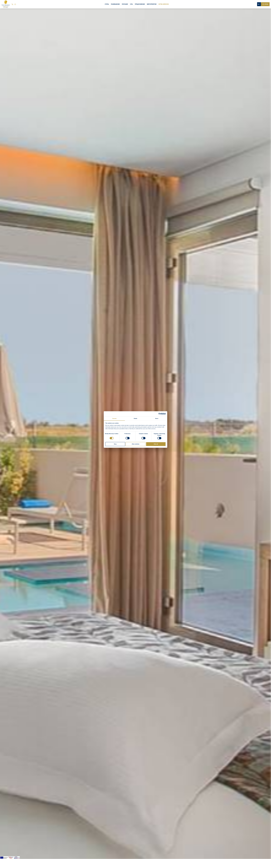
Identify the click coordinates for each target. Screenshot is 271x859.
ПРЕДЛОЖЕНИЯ (140, 4)
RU (258, 4)
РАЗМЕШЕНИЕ (115, 4)
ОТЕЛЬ (107, 4)
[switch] (128, 438)
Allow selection (135, 444)
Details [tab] (135, 418)
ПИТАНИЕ (125, 4)
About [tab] (156, 418)
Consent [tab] (114, 418)
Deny (115, 444)
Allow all (156, 444)
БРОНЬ (266, 4)
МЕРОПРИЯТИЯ (151, 4)
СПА (131, 4)
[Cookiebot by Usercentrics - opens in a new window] (159, 414)
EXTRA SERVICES (164, 4)
